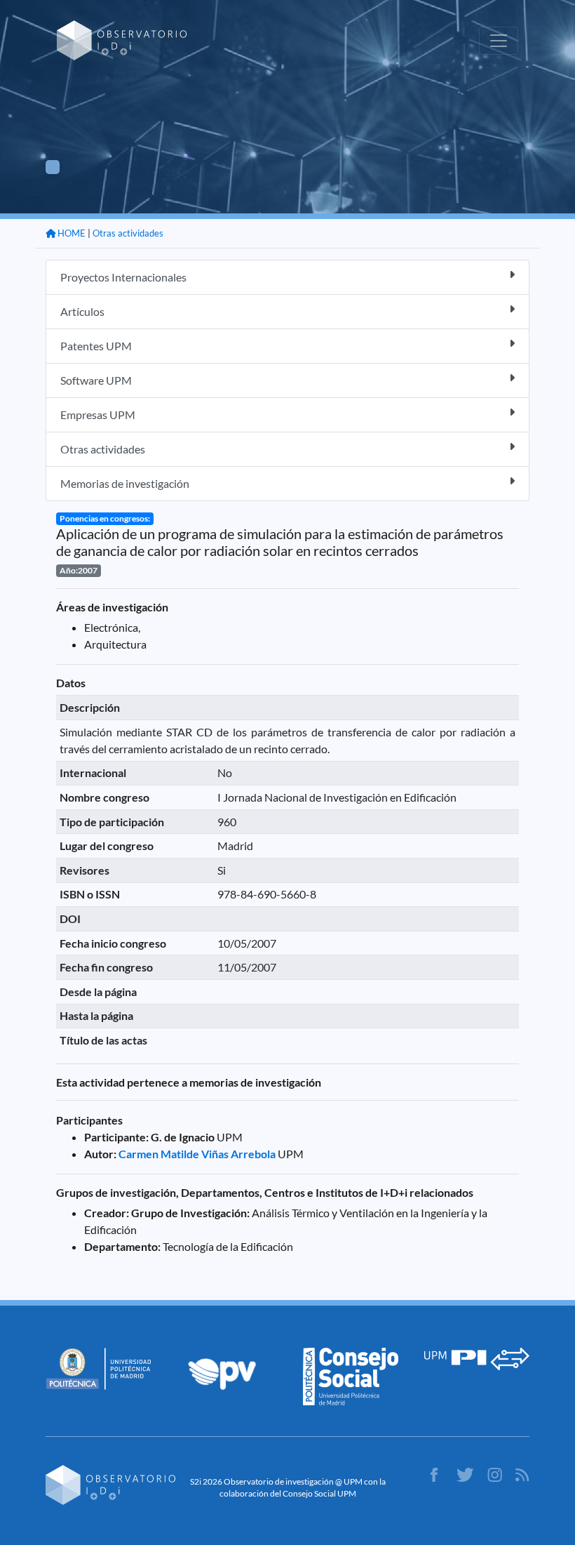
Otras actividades (128, 233)
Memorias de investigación (124, 483)
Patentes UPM (96, 345)
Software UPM (96, 380)
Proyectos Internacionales (123, 277)
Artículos (82, 311)
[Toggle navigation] (498, 41)
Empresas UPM (97, 414)
